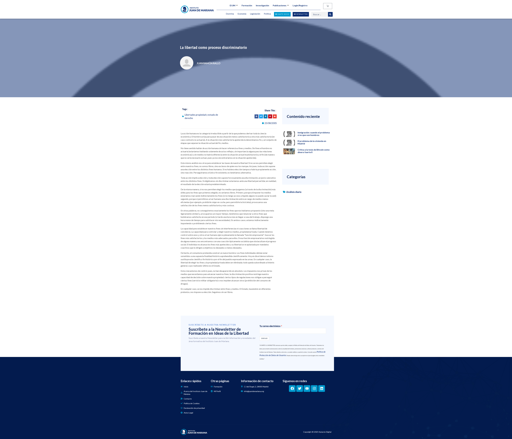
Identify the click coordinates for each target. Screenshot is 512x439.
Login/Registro (300, 5)
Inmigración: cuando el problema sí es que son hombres (314, 133)
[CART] (327, 6)
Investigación (262, 5)
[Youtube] (307, 388)
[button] (256, 116)
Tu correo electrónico (269, 326)
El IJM (232, 5)
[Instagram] (314, 388)
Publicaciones (279, 5)
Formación (247, 5)
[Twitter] (299, 388)
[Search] (330, 14)
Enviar (264, 338)
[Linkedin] (321, 388)
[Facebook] (292, 388)
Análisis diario (293, 191)
